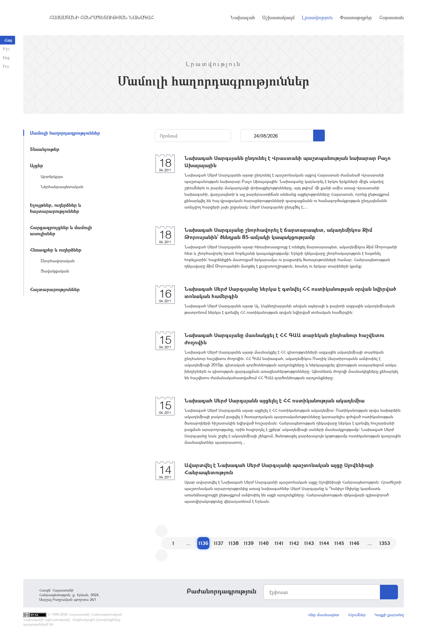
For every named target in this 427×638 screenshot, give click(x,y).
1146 (354, 543)
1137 (218, 543)
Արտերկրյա (52, 176)
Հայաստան (391, 17)
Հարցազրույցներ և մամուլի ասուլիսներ (61, 230)
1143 (309, 543)
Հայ (8, 40)
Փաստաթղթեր (356, 17)
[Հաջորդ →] (161, 555)
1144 (324, 543)
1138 (234, 543)
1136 (203, 543)
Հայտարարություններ (55, 289)
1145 (339, 543)
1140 (264, 543)
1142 (294, 543)
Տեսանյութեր (44, 149)
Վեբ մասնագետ (323, 614)
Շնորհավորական (58, 260)
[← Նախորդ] (161, 531)
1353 (384, 543)
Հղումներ (357, 614)
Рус (6, 48)
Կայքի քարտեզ (389, 614)
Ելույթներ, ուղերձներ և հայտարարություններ (55, 208)
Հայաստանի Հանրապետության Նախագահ (101, 17)
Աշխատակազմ (278, 17)
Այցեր (36, 165)
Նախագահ (242, 17)
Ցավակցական (55, 271)
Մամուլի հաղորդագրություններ (65, 133)
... (247, 136)
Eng (6, 57)
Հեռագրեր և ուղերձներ (55, 250)
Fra (6, 66)
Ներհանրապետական (62, 186)
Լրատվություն (317, 17)
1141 (279, 543)
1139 (249, 543)
